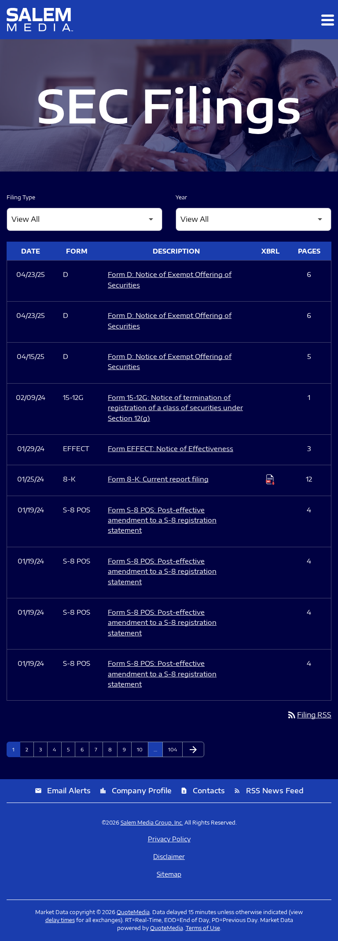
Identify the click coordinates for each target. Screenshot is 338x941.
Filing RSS (309, 714)
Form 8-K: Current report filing (158, 479)
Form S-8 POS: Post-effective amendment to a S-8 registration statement (162, 520)
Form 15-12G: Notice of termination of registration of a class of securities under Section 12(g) (175, 407)
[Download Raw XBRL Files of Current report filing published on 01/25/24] (270, 479)
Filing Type (21, 197)
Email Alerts (63, 790)
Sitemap (169, 874)
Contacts (202, 790)
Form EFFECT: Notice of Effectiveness (170, 448)
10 (142, 749)
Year (181, 197)
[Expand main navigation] (327, 20)
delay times (60, 920)
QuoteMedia (133, 912)
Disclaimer (169, 857)
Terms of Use (203, 928)
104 (174, 749)
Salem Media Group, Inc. (152, 822)
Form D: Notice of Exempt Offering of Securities (169, 279)
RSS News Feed (269, 790)
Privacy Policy (169, 839)
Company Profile (135, 790)
